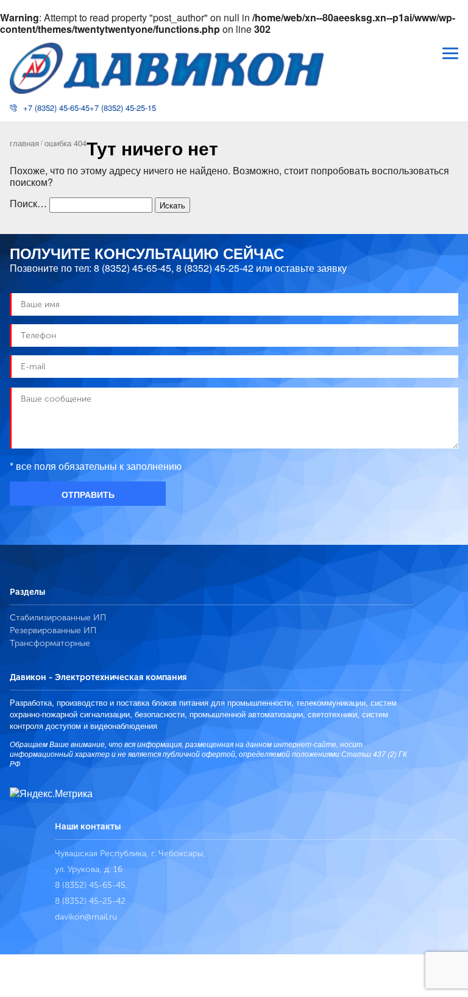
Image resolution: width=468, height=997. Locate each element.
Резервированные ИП (53, 630)
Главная (24, 143)
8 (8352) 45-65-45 (132, 268)
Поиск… (28, 203)
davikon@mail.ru (86, 917)
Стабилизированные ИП (58, 617)
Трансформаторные (50, 643)
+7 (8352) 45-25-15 (123, 107)
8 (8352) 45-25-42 (215, 268)
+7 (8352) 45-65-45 (56, 107)
